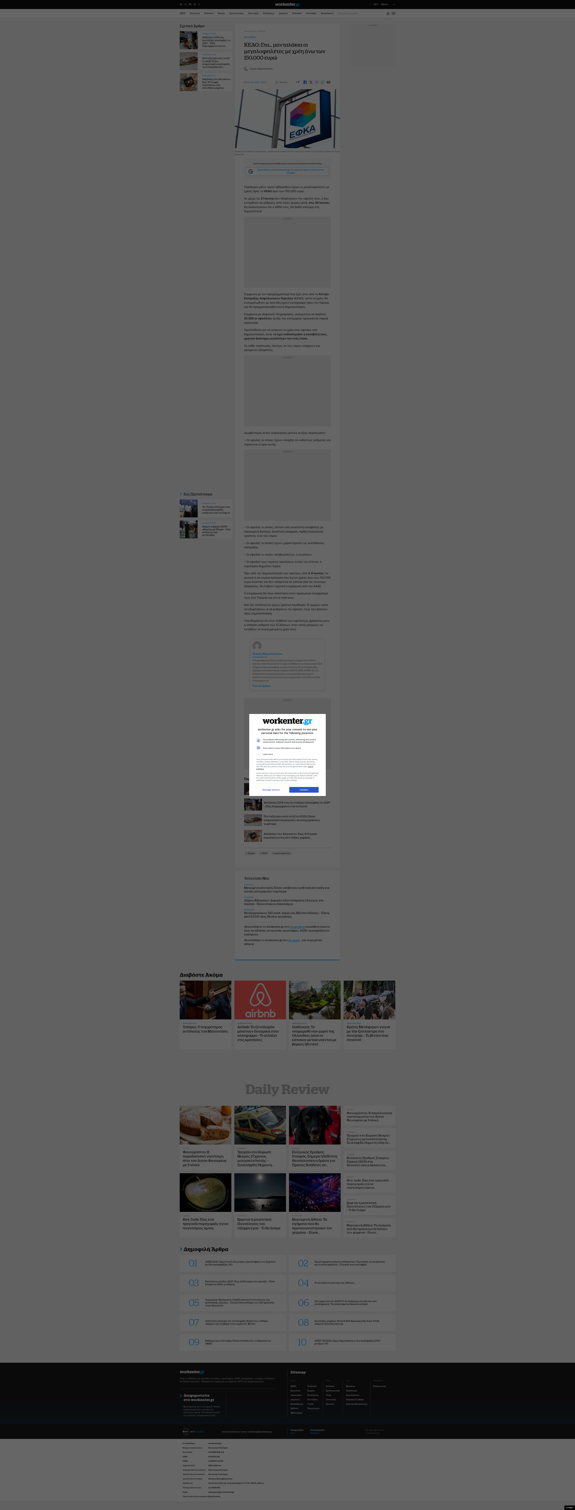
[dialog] (287, 755)
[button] (287, 754)
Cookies (569, 1508)
